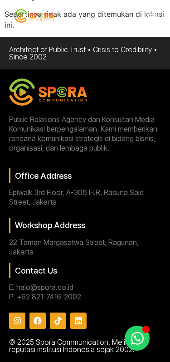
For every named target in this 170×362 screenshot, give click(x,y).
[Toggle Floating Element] (137, 338)
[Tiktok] (58, 321)
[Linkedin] (78, 321)
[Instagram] (17, 321)
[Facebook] (37, 321)
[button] (152, 16)
